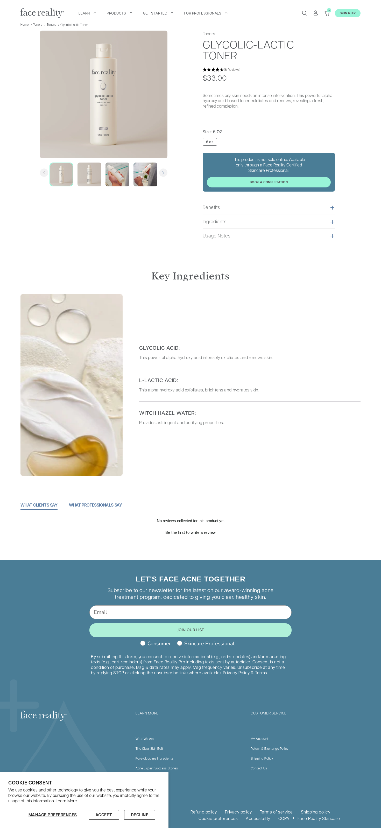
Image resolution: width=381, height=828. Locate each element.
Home (24, 24)
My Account (260, 738)
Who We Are (145, 738)
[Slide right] (163, 173)
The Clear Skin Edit (149, 748)
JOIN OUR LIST (190, 630)
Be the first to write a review (190, 532)
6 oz (209, 141)
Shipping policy (315, 812)
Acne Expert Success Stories (157, 768)
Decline (140, 815)
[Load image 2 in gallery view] (89, 174)
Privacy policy (238, 812)
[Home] (42, 13)
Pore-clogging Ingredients (155, 758)
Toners (37, 24)
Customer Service (269, 713)
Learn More (66, 800)
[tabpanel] (190, 539)
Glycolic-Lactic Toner (74, 25)
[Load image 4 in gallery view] (145, 174)
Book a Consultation (269, 182)
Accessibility (258, 818)
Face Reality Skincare (319, 818)
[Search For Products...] (304, 13)
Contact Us (259, 768)
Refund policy (203, 812)
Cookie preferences (218, 818)
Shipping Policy (262, 758)
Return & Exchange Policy (269, 748)
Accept (103, 815)
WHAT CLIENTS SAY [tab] (39, 505)
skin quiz (348, 13)
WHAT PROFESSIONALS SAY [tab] (95, 505)
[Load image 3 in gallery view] (117, 174)
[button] (87, 13)
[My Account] (316, 13)
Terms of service (276, 812)
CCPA (284, 818)
